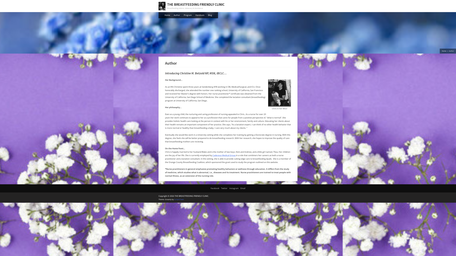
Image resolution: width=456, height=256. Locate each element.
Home (167, 15)
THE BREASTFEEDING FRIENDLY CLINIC (196, 4)
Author (177, 15)
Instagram (234, 188)
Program (188, 15)
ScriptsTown (179, 199)
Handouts (199, 15)
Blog (210, 15)
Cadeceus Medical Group (224, 155)
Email (242, 188)
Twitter (224, 188)
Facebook (215, 188)
